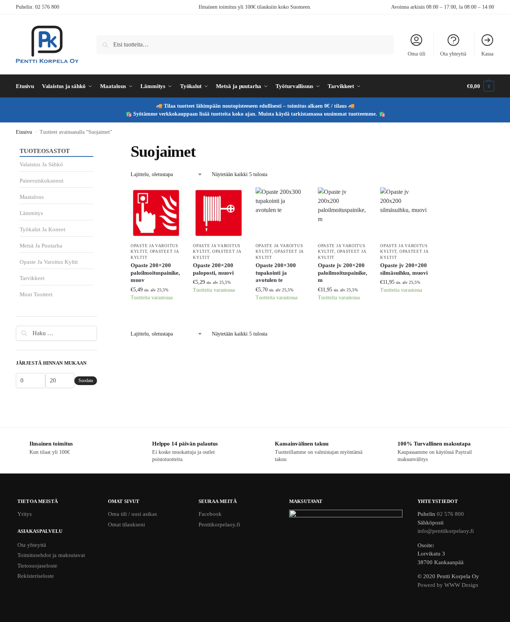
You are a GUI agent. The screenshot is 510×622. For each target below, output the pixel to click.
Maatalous (32, 197)
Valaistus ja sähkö (41, 164)
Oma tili (416, 54)
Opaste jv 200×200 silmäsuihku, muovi (404, 269)
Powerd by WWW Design (448, 585)
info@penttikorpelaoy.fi (446, 531)
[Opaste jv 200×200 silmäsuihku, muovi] (405, 212)
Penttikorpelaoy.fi (219, 524)
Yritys (24, 514)
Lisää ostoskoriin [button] (156, 316)
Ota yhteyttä (453, 54)
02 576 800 (47, 7)
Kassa (487, 54)
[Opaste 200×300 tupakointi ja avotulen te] (281, 212)
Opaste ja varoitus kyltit (49, 262)
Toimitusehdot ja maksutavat (51, 555)
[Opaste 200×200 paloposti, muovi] (218, 212)
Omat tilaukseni (126, 524)
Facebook (210, 514)
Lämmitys (31, 213)
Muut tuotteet (36, 294)
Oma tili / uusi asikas (132, 514)
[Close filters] (99, 146)
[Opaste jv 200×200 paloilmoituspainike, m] (343, 212)
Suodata (86, 380)
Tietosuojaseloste (37, 566)
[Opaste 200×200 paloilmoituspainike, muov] (156, 212)
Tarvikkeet (32, 278)
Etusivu (24, 132)
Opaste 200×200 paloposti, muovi (213, 269)
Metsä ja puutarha (41, 246)
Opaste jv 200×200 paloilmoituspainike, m (342, 272)
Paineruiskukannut (41, 181)
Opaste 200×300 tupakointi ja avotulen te (276, 272)
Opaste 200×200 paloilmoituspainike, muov (155, 272)
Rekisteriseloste (35, 576)
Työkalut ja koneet (42, 229)
